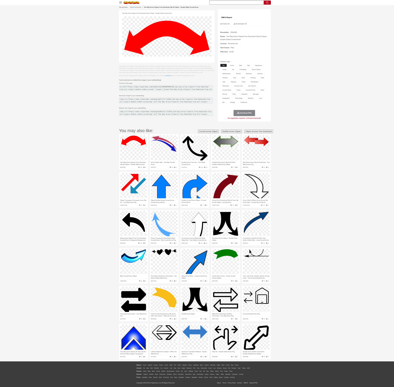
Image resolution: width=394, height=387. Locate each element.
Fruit (171, 377)
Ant (144, 368)
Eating (216, 377)
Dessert (155, 377)
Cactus (161, 365)
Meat (175, 377)
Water (218, 365)
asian (262, 90)
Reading (169, 374)
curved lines (238, 86)
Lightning (195, 365)
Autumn (150, 365)
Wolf (248, 368)
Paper (217, 374)
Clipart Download (135, 7)
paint (234, 94)
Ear (182, 371)
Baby (149, 371)
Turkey (244, 368)
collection (244, 94)
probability (243, 69)
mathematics (226, 73)
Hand (230, 371)
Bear (148, 368)
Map (194, 374)
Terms (224, 383)
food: (138, 377)
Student (145, 374)
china (244, 82)
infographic (226, 98)
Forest (236, 365)
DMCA (246, 383)
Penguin (233, 368)
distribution (254, 82)
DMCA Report (226, 17)
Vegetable (194, 377)
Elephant (189, 368)
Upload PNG (253, 383)
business (249, 73)
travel (238, 90)
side (240, 65)
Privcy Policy (232, 383)
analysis (225, 77)
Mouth (217, 371)
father (212, 371)
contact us (168, 75)
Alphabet (227, 374)
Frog (198, 368)
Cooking (226, 377)
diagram (233, 82)
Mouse (225, 368)
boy (208, 371)
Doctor (178, 371)
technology (238, 98)
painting (253, 77)
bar (223, 102)
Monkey (219, 368)
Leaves (155, 365)
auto (234, 77)
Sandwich (181, 377)
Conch (166, 365)
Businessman (170, 371)
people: (139, 371)
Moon (201, 365)
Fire (175, 365)
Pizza (211, 377)
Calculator (235, 374)
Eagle (183, 368)
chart (243, 77)
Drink (160, 377)
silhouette (225, 86)
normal (224, 94)
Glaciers (184, 365)
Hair (200, 371)
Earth (171, 365)
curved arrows (250, 90)
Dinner (206, 377)
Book (156, 374)
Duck (179, 368)
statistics (251, 98)
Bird (152, 368)
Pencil (175, 374)
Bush (223, 365)
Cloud (227, 365)
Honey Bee (204, 368)
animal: (139, 368)
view (224, 82)
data (262, 77)
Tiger (239, 368)
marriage (256, 94)
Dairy (150, 377)
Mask (144, 371)
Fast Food (166, 377)
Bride (153, 371)
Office (222, 374)
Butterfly (156, 368)
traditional (243, 102)
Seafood (187, 377)
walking (191, 371)
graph (224, 69)
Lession (241, 374)
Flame (179, 365)
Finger (226, 371)
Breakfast (144, 377)
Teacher (151, 374)
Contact (239, 383)
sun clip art (252, 86)
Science (212, 374)
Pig (229, 368)
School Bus (188, 374)
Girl (204, 371)
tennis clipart (256, 69)
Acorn (144, 365)
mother (163, 371)
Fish (194, 368)
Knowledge (200, 374)
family (158, 371)
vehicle (238, 73)
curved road (226, 90)
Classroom (162, 374)
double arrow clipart (231, 131)
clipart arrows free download (258, 131)
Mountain (212, 365)
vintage (232, 102)
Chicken (166, 368)
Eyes (185, 371)
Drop (232, 365)
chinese (260, 73)
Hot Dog (232, 377)
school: (139, 374)
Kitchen (201, 377)
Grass (190, 365)
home (196, 371)
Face (221, 371)
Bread (220, 377)
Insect (210, 368)
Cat (161, 368)
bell (248, 65)
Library (206, 374)
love (260, 98)
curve (232, 65)
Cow (171, 368)
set (223, 65)
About (219, 383)
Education (181, 374)
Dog (175, 368)
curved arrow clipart (208, 131)
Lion (214, 368)
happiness (258, 65)
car (233, 69)
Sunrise (206, 365)
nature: (139, 365)
